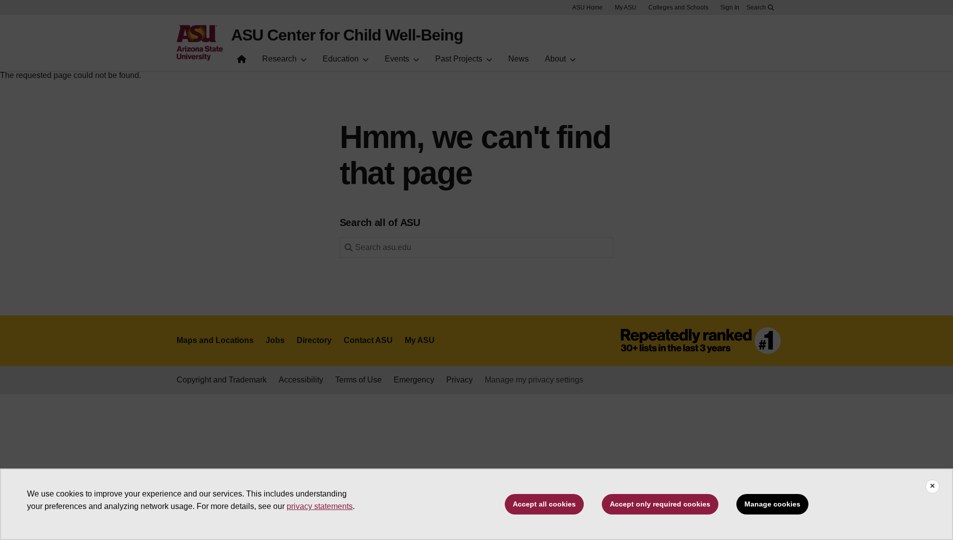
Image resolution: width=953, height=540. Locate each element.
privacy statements (320, 506)
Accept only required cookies (660, 504)
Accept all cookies (544, 504)
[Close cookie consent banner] (932, 487)
